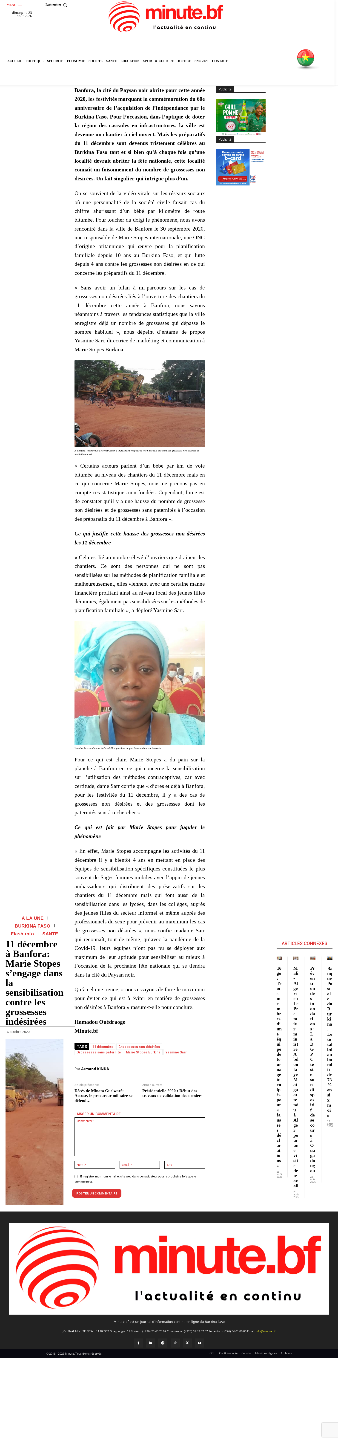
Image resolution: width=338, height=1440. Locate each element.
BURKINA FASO (32, 925)
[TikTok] (175, 1343)
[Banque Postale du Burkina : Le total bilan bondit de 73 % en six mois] (329, 958)
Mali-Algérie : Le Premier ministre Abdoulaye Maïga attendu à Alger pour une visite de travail (295, 1077)
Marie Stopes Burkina (143, 1052)
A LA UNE (32, 918)
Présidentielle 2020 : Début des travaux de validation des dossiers (172, 1093)
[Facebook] (138, 1343)
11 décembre (102, 1047)
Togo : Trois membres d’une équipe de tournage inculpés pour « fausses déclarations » (279, 1067)
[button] (57, 5)
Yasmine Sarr (176, 1052)
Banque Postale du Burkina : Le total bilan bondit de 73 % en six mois (329, 1042)
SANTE (50, 933)
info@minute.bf (265, 1331)
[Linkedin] (150, 1343)
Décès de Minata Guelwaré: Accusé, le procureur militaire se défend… (103, 1095)
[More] (58, 1032)
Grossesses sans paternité (99, 1052)
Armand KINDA (95, 1068)
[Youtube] (199, 1343)
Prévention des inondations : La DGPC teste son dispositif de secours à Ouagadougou (312, 1069)
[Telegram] (162, 1343)
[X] (187, 1343)
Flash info (22, 933)
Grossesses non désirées (139, 1047)
